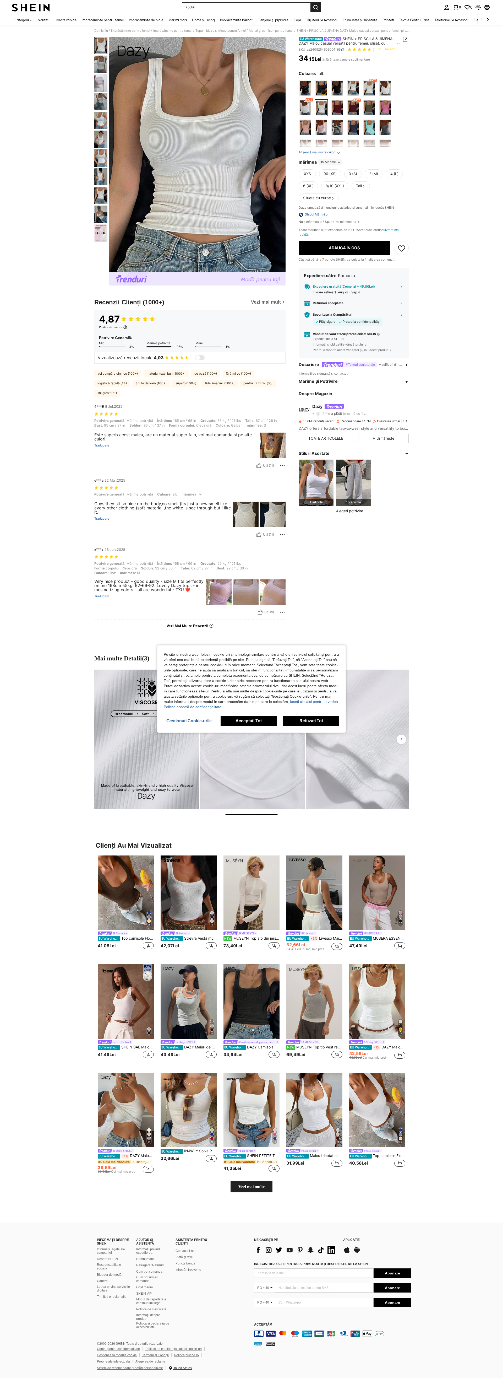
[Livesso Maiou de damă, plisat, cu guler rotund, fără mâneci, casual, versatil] (314, 892)
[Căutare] (315, 7)
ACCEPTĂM (263, 1324)
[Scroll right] (488, 20)
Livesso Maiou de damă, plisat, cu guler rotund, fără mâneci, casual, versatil (314, 938)
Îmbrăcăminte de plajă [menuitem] (146, 20)
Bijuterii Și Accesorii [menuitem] (322, 20)
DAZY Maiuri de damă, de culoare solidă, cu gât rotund (189, 1047)
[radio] (305, 88)
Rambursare (145, 1259)
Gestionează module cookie (117, 1355)
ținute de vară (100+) (151, 383)
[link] (456, 7)
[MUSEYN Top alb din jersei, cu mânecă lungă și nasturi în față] (251, 892)
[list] (296, 1250)
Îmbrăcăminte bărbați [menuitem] (236, 20)
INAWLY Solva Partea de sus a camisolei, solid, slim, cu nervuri (189, 1151)
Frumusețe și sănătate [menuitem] (360, 20)
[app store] (347, 1252)
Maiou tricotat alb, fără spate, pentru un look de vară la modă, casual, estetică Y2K (314, 1156)
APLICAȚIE (351, 1240)
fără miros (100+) (238, 373)
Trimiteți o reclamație (112, 1297)
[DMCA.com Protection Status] (270, 1344)
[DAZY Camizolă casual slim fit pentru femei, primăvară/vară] (251, 1001)
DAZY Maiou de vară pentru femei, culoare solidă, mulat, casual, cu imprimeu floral (126, 1156)
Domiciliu (101, 31)
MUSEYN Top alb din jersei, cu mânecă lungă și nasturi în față (252, 938)
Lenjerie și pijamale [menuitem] (273, 20)
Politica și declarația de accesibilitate (152, 1325)
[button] (478, 7)
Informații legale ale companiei (111, 1251)
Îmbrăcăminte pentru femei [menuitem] (103, 20)
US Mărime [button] (328, 162)
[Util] (259, 465)
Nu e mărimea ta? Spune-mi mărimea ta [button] (328, 222)
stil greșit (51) (107, 393)
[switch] (200, 357)
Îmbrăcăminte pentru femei (130, 31)
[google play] (356, 1252)
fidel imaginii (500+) (219, 383)
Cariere (102, 1281)
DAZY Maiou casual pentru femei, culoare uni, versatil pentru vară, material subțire (377, 1047)
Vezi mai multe (251, 1187)
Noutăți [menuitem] (43, 20)
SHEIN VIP (144, 1293)
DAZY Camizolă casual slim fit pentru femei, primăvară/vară (252, 1047)
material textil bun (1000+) (166, 373)
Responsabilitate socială (109, 1266)
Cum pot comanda (149, 1271)
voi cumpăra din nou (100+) (117, 373)
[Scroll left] (481, 20)
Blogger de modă (109, 1275)
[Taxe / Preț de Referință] (323, 59)
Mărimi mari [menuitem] (177, 20)
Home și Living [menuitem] (203, 20)
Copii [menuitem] (298, 20)
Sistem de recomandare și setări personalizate (130, 1368)
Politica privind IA (186, 1355)
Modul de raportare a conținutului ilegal (151, 1301)
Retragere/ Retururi (150, 1265)
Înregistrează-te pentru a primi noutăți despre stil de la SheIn (311, 1264)
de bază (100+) (205, 373)
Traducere (101, 445)
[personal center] (447, 7)
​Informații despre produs (148, 1317)
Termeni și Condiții (155, 1355)
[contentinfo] (332, 1334)
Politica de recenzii (110, 327)
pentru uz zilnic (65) (257, 383)
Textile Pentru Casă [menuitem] (414, 20)
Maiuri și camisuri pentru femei (271, 31)
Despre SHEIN (107, 1259)
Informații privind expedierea (148, 1251)
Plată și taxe (184, 1257)
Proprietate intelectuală (113, 1361)
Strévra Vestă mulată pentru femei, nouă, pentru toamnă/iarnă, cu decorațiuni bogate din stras (189, 938)
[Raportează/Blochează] (282, 465)
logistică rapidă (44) (112, 383)
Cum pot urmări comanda (147, 1279)
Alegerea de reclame (150, 1361)
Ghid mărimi (145, 1287)
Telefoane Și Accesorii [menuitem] (451, 20)
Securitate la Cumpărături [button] (332, 314)
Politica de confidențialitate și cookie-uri (173, 1349)
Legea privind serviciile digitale (113, 1288)
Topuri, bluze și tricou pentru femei (220, 31)
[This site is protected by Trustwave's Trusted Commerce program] (258, 1344)
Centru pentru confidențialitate (118, 1349)
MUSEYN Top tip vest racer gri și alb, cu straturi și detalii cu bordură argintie (314, 1047)
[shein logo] (31, 7)
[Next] (401, 739)
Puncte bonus (185, 1263)
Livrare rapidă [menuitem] (65, 20)
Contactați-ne (185, 1251)
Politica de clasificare (151, 1309)
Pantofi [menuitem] (388, 20)
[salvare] (402, 248)
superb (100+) (186, 383)
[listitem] (316, 483)
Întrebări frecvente (188, 1270)
